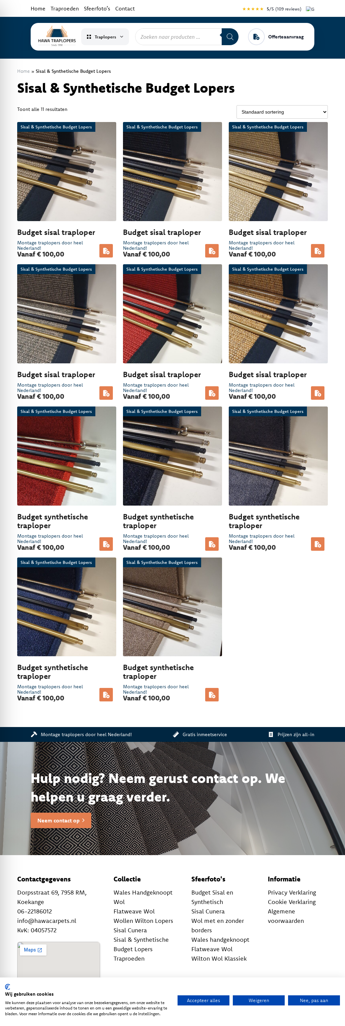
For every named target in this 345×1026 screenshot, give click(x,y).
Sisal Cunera (130, 930)
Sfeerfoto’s (97, 8)
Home (38, 8)
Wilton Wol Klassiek (219, 958)
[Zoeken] (230, 36)
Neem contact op (58, 820)
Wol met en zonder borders (217, 925)
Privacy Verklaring (292, 892)
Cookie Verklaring (292, 902)
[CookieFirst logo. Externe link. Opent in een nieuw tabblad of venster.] (7, 987)
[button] (106, 251)
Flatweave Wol (134, 911)
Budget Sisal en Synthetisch (212, 897)
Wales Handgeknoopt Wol (143, 897)
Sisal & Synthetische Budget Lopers (141, 944)
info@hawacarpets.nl (46, 921)
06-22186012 (34, 911)
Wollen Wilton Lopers (143, 921)
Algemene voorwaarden (286, 916)
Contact (125, 8)
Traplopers (105, 36)
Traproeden (65, 8)
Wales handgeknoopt (220, 939)
